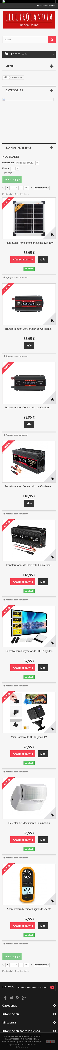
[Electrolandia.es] (29, 20)
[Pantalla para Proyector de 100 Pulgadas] (29, 626)
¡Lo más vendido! (18, 147)
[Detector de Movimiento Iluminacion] (29, 798)
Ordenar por (8, 163)
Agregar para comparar (17, 277)
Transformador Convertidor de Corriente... (29, 328)
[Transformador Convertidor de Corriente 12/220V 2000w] (29, 383)
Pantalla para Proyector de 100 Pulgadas (29, 651)
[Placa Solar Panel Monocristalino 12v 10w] (29, 218)
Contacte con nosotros (45, 5)
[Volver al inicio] (6, 78)
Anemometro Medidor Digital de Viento (29, 909)
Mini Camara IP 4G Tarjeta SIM (29, 737)
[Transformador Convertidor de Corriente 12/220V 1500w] (29, 304)
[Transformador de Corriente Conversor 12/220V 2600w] (29, 540)
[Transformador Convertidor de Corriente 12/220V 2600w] (29, 461)
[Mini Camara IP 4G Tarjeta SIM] (29, 712)
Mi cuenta (9, 1022)
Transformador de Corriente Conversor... (29, 565)
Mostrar (6, 168)
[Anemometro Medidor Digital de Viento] (29, 884)
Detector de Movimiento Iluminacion (29, 823)
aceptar (50, 1041)
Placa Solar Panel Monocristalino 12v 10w (29, 242)
